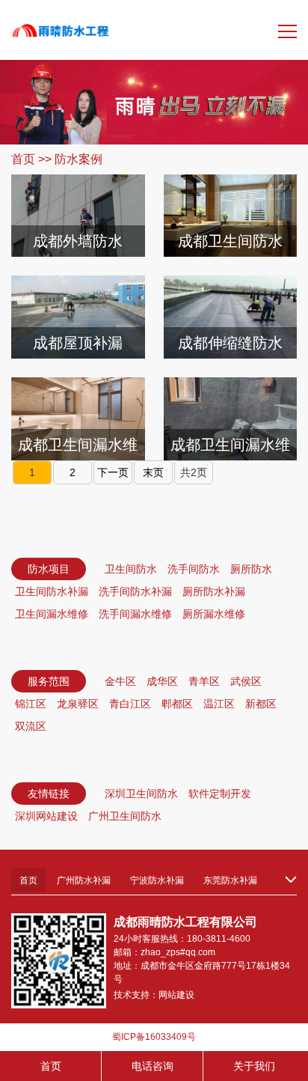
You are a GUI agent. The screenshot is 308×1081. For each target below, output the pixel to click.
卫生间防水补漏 (51, 591)
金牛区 (120, 681)
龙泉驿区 (78, 704)
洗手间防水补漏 (135, 591)
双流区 (30, 726)
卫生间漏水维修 (51, 614)
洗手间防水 (193, 569)
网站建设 (176, 995)
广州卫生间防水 (124, 816)
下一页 (113, 472)
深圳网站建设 (46, 816)
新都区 (261, 704)
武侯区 (246, 681)
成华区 (162, 681)
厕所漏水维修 (213, 614)
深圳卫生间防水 (141, 794)
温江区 (219, 704)
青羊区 (204, 681)
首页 (23, 159)
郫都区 (177, 704)
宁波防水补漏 (157, 880)
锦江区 (30, 704)
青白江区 (130, 704)
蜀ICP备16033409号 (154, 1037)
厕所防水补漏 (213, 591)
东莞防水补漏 (230, 880)
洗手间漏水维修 (135, 614)
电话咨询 (152, 1066)
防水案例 (78, 159)
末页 (153, 472)
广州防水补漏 (84, 880)
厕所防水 (251, 569)
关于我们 (254, 1066)
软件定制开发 (219, 794)
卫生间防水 (131, 569)
